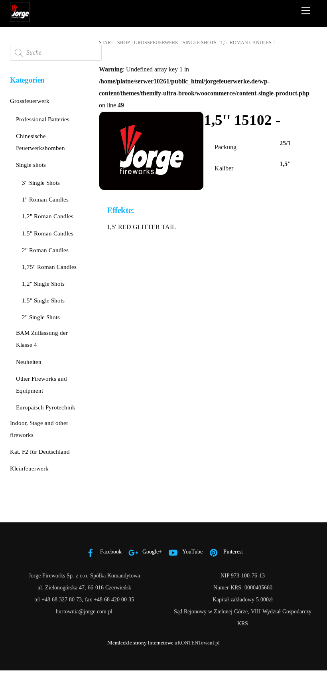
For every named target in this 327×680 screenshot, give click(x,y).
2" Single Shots (41, 317)
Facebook (110, 551)
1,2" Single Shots (43, 283)
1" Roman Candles (45, 199)
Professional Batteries (42, 119)
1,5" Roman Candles (246, 42)
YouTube (192, 551)
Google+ (151, 551)
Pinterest (232, 551)
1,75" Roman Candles (49, 266)
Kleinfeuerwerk (29, 468)
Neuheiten (28, 361)
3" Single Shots (41, 182)
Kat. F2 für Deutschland (40, 451)
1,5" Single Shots (43, 300)
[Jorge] (20, 19)
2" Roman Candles (45, 250)
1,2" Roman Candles (47, 216)
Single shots (200, 42)
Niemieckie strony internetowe (140, 643)
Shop (123, 42)
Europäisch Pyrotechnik (45, 407)
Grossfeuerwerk (156, 42)
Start (106, 42)
